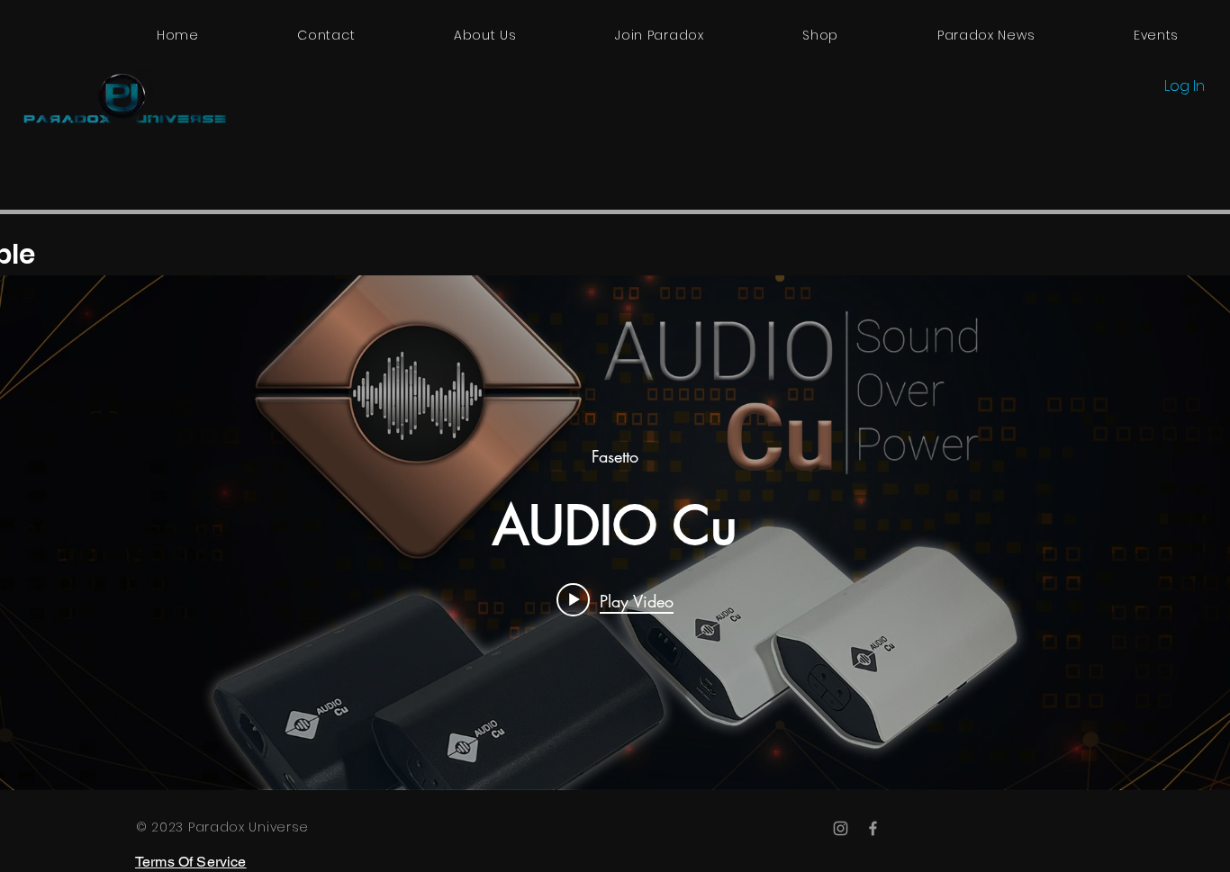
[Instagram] (840, 828)
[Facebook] (873, 828)
